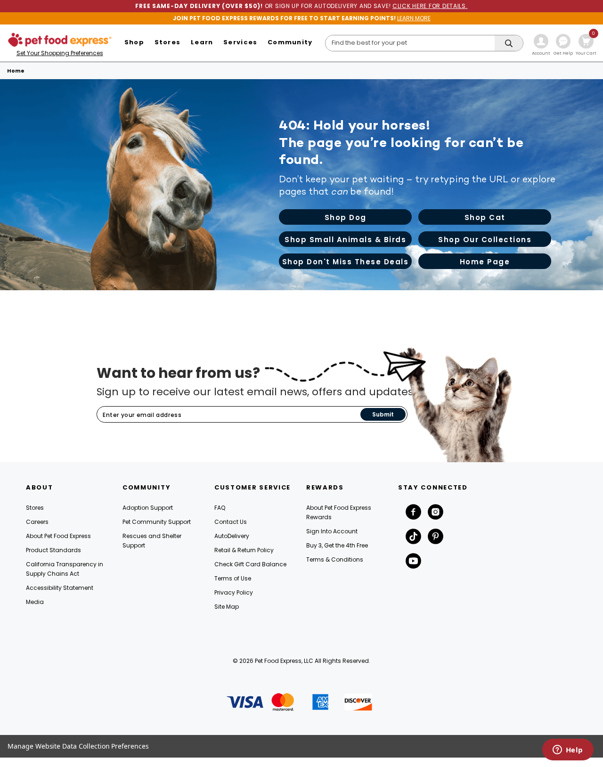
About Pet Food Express (58, 536)
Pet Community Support (156, 522)
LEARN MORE (414, 18)
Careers (37, 522)
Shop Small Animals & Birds (345, 240)
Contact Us (230, 522)
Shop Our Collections (484, 240)
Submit (383, 414)
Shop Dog (346, 217)
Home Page (485, 262)
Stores (35, 508)
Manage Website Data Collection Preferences (78, 746)
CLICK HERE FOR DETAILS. (430, 6)
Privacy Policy (233, 592)
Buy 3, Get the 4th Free (337, 545)
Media (35, 602)
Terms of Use (232, 578)
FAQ (219, 508)
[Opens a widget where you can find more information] (568, 750)
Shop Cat (484, 217)
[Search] (509, 43)
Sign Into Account (332, 531)
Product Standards (53, 550)
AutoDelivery (231, 536)
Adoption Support (147, 508)
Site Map (226, 607)
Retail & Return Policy (244, 550)
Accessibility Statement (59, 588)
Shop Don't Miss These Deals (345, 262)
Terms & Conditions (334, 559)
